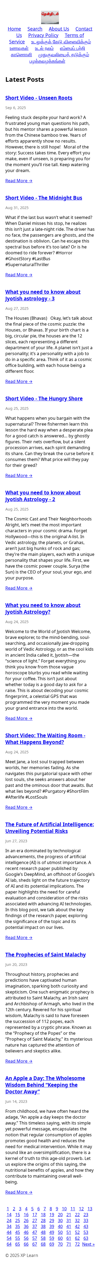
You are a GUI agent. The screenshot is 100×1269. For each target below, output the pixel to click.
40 (60, 1226)
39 (51, 1226)
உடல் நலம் (44, 48)
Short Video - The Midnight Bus (43, 197)
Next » (88, 1244)
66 (26, 1244)
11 (72, 1209)
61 (68, 1238)
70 (60, 1244)
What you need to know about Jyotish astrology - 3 (43, 295)
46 (26, 1232)
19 (51, 1215)
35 (17, 1226)
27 (34, 1220)
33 (85, 1220)
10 (64, 1209)
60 (60, 1238)
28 (43, 1220)
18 (43, 1215)
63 (85, 1238)
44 (9, 1232)
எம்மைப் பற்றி (72, 48)
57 (34, 1238)
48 (43, 1232)
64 (9, 1244)
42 (77, 1226)
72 (77, 1244)
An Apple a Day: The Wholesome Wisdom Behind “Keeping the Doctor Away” (45, 1085)
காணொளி (21, 54)
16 (26, 1215)
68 (43, 1244)
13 (89, 1209)
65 (17, 1244)
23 (85, 1215)
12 (81, 1209)
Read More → (19, 181)
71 (68, 1244)
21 (68, 1215)
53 (85, 1232)
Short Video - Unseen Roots (38, 97)
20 (60, 1215)
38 (43, 1226)
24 (9, 1220)
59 (51, 1238)
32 (77, 1220)
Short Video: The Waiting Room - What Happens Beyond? (45, 738)
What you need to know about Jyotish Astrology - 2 (43, 496)
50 (60, 1232)
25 (17, 1220)
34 (9, 1226)
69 (51, 1244)
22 (77, 1215)
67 (34, 1244)
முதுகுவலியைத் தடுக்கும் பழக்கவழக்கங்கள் (59, 57)
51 (68, 1232)
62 (77, 1238)
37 (34, 1226)
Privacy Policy (43, 35)
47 (34, 1232)
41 (68, 1226)
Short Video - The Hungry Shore (44, 398)
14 (9, 1215)
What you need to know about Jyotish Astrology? (43, 608)
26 (26, 1220)
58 (43, 1238)
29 (51, 1220)
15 (17, 1215)
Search (34, 28)
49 (51, 1232)
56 (26, 1238)
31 (68, 1220)
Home (14, 28)
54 (9, 1238)
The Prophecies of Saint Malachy (45, 954)
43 (85, 1226)
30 (60, 1220)
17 (34, 1215)
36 (26, 1226)
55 (17, 1238)
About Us (59, 28)
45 (17, 1232)
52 (77, 1232)
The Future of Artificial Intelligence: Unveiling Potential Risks (49, 827)
